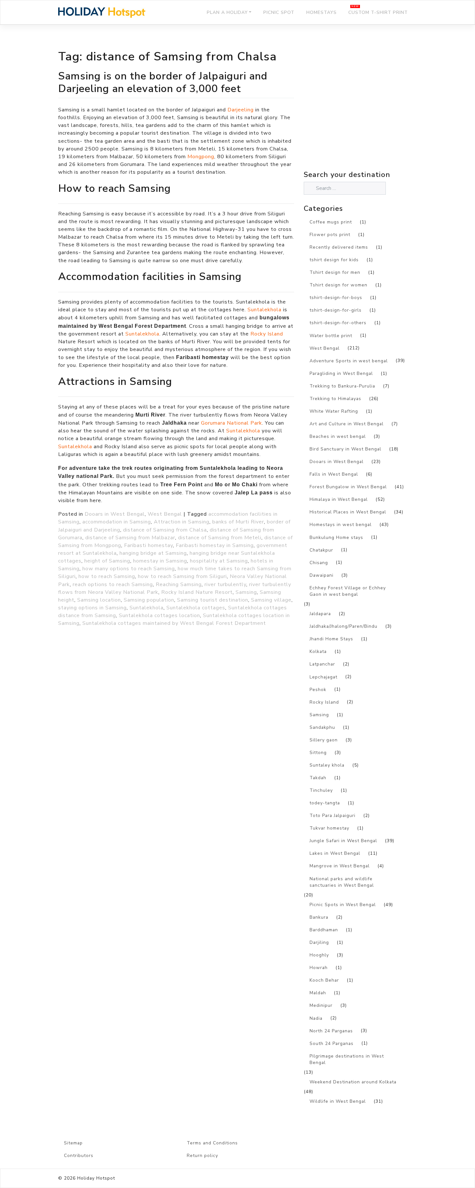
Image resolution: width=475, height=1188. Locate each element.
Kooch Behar (324, 980)
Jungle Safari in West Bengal (343, 841)
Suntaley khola (327, 765)
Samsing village (271, 600)
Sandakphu (322, 727)
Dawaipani (321, 575)
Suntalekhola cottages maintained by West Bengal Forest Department (174, 623)
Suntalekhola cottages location (159, 615)
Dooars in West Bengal (115, 514)
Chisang (319, 563)
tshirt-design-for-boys (336, 297)
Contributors (78, 1155)
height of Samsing (107, 560)
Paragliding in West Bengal (341, 373)
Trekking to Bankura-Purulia (342, 386)
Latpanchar (322, 664)
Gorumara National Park (231, 423)
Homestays (321, 12)
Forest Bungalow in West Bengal (348, 487)
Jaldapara (320, 614)
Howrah (319, 968)
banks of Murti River (238, 521)
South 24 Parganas (332, 1043)
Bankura (319, 917)
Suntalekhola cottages (195, 607)
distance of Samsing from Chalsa (165, 529)
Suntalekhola (264, 309)
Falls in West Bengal (334, 474)
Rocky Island (266, 333)
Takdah (318, 778)
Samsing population (149, 600)
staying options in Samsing (92, 607)
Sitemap (73, 1143)
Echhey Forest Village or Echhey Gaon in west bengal (348, 591)
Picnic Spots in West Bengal (343, 905)
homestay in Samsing (160, 560)
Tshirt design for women (338, 285)
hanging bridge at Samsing (153, 553)
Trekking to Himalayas (335, 399)
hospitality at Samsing (219, 560)
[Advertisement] (360, 111)
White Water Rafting (334, 411)
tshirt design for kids (334, 260)
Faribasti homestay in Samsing (215, 545)
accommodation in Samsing (116, 521)
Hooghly (319, 955)
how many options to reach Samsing (128, 568)
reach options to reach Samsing (113, 584)
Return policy (202, 1155)
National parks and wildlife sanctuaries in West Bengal (342, 882)
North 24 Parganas (331, 1031)
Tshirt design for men (335, 272)
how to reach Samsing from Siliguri (182, 576)
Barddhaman (324, 930)
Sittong (318, 752)
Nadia (316, 1018)
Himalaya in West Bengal (339, 499)
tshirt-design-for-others (338, 323)
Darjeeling (241, 109)
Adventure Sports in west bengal (349, 361)
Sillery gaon (324, 740)
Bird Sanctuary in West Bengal (345, 449)
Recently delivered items (339, 247)
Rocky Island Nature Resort (197, 592)
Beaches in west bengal (338, 436)
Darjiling (319, 942)
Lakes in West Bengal (335, 853)
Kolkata (318, 651)
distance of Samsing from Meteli (219, 537)
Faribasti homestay (148, 545)
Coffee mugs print (331, 222)
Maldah (318, 993)
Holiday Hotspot (96, 1178)
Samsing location (99, 600)
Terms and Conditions (212, 1143)
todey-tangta (325, 803)
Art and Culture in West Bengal (347, 424)
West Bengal (165, 514)
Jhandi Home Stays (331, 639)
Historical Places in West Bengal (348, 512)
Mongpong (200, 156)
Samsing (246, 592)
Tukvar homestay (329, 828)
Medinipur (321, 1005)
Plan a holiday (227, 12)
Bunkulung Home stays (336, 537)
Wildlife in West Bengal (338, 1101)
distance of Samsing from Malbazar (130, 537)
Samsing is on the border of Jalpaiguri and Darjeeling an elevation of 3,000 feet (163, 82)
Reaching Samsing (179, 584)
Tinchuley (321, 790)
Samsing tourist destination (212, 600)
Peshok (318, 690)
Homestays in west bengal (341, 525)
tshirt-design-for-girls (336, 310)
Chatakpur (321, 550)
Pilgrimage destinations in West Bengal (347, 1059)
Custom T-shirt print (378, 12)
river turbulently (225, 584)
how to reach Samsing (107, 576)
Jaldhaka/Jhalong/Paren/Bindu (343, 626)
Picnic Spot (278, 12)
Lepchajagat (323, 677)
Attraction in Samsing (181, 521)
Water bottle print (331, 336)
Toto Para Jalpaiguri (332, 815)
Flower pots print (330, 235)
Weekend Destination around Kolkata (353, 1082)
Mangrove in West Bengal (340, 866)
